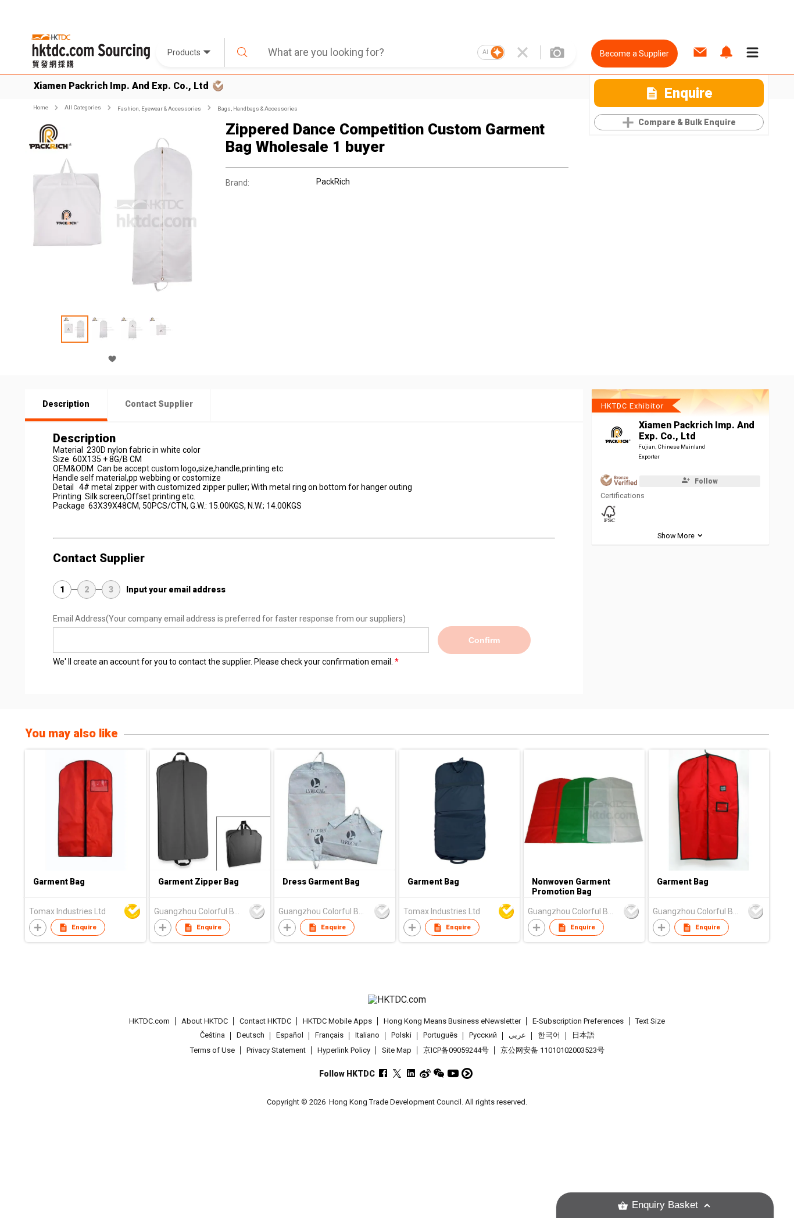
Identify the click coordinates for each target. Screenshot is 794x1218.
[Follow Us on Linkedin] (411, 1073)
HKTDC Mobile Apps (337, 1021)
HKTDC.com (149, 1021)
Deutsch (250, 1035)
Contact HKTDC (265, 1021)
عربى (517, 1035)
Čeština (212, 1035)
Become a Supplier (634, 53)
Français (329, 1035)
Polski (401, 1035)
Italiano (367, 1035)
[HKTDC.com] (397, 1000)
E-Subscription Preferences (578, 1021)
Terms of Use (212, 1050)
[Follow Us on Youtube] (453, 1073)
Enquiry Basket (665, 1204)
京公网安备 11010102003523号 (552, 1050)
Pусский (483, 1035)
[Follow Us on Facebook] (383, 1073)
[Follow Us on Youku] (467, 1073)
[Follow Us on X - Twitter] (397, 1073)
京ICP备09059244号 (456, 1050)
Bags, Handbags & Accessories (257, 108)
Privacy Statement (276, 1050)
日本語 (583, 1035)
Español (289, 1035)
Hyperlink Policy (343, 1050)
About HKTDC (204, 1021)
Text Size (650, 1021)
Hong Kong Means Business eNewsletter (452, 1021)
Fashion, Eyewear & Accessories (159, 108)
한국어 (549, 1035)
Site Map (397, 1050)
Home (40, 107)
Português (440, 1035)
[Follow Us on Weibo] (425, 1073)
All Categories (83, 107)
